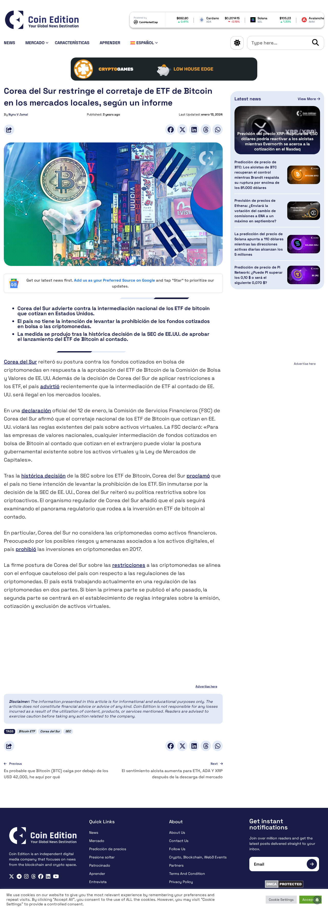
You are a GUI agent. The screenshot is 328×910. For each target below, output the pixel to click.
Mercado (35, 42)
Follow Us (177, 849)
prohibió (26, 549)
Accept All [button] (310, 899)
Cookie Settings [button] (281, 899)
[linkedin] (48, 876)
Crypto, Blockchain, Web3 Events (198, 857)
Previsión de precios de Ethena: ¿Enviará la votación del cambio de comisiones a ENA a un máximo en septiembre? (255, 210)
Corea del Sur (20, 361)
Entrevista (98, 881)
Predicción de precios (107, 849)
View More (307, 99)
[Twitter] (182, 129)
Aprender (110, 42)
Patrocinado (99, 865)
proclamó (198, 475)
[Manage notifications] (317, 900)
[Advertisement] (277, 399)
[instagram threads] (33, 876)
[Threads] (206, 129)
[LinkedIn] (194, 129)
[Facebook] (170, 129)
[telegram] (19, 876)
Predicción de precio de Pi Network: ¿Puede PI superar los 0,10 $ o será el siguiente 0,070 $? (258, 275)
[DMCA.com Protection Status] (284, 884)
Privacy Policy (181, 881)
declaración (36, 410)
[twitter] (11, 876)
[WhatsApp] (217, 129)
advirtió (49, 386)
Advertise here (206, 686)
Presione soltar (102, 857)
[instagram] (26, 876)
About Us (177, 832)
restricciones (128, 565)
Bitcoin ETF (27, 731)
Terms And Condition (187, 873)
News (9, 42)
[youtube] (56, 876)
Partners (176, 865)
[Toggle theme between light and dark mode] (237, 43)
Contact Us (178, 840)
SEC (68, 731)
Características (72, 42)
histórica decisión (43, 475)
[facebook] (40, 876)
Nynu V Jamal (18, 114)
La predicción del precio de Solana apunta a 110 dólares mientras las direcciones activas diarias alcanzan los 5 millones (258, 244)
